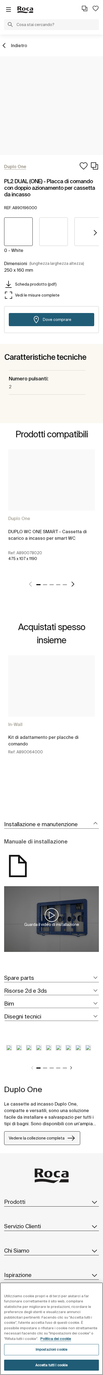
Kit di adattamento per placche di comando (43, 740)
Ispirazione (18, 1275)
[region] (51, 1328)
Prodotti (14, 1202)
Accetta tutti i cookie (51, 1365)
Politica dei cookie (55, 1339)
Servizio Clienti (22, 1226)
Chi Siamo (16, 1250)
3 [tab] (51, 584)
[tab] (51, 824)
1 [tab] (38, 584)
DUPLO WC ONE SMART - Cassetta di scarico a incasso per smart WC (47, 535)
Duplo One (19, 518)
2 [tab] (45, 584)
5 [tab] (65, 584)
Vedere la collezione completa (37, 1138)
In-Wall (15, 724)
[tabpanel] (51, 511)
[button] (10, 25)
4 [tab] (58, 584)
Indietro (19, 45)
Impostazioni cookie (51, 1349)
